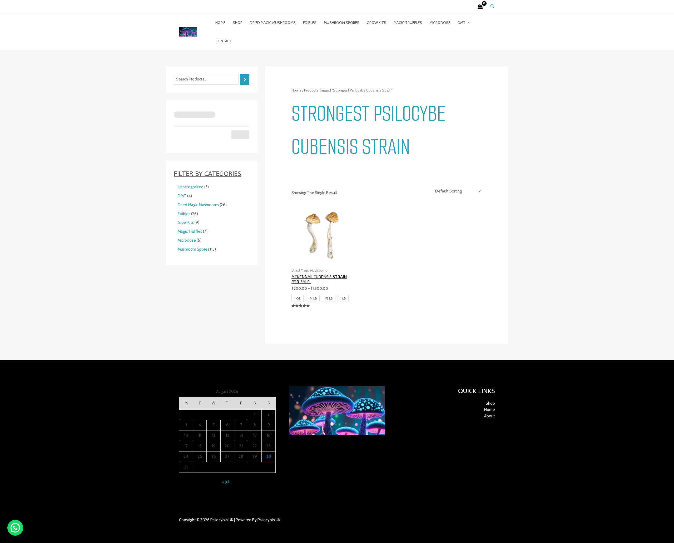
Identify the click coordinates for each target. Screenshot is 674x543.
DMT (461, 22)
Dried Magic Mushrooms (273, 22)
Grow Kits (376, 22)
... (203, 526)
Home (220, 22)
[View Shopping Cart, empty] (480, 6)
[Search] (244, 79)
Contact (223, 41)
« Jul (225, 482)
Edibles (309, 22)
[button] (492, 6)
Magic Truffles (408, 22)
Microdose (439, 22)
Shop (237, 22)
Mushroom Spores (341, 22)
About (489, 416)
